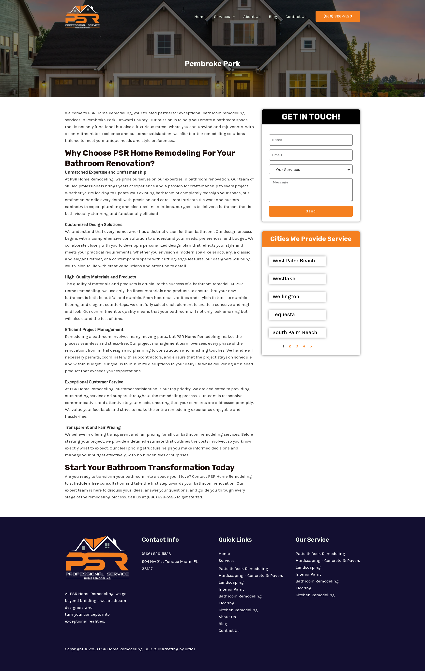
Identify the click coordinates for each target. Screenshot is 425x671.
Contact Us (296, 16)
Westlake (284, 278)
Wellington (286, 296)
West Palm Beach (294, 260)
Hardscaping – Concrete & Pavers (251, 575)
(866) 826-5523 (156, 553)
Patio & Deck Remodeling (243, 568)
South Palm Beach (295, 332)
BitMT (190, 648)
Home (200, 16)
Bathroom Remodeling (240, 596)
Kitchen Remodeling (238, 609)
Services (222, 16)
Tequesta (284, 314)
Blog (273, 16)
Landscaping (231, 582)
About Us (251, 16)
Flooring (226, 602)
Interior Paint (231, 589)
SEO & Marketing (161, 648)
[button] (232, 16)
